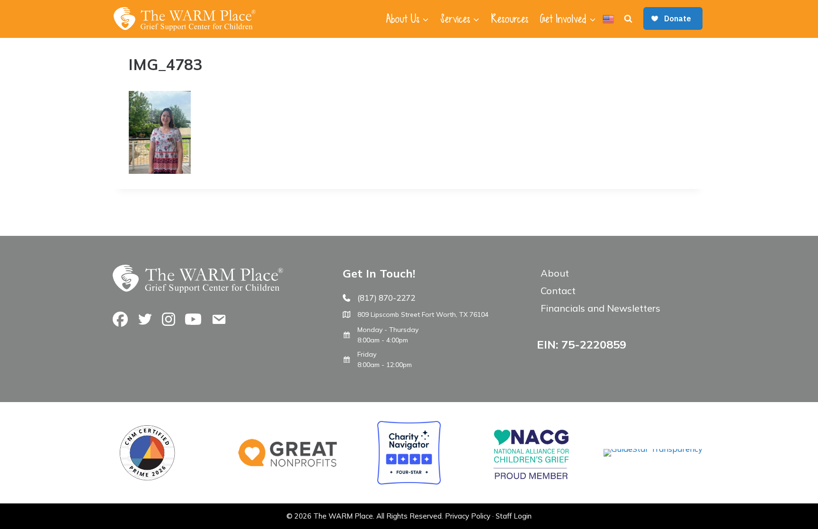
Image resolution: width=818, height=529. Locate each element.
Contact (558, 290)
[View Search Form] (628, 18)
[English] (608, 19)
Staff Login (514, 515)
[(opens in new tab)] (653, 449)
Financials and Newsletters (600, 308)
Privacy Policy (467, 515)
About (555, 273)
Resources (509, 19)
